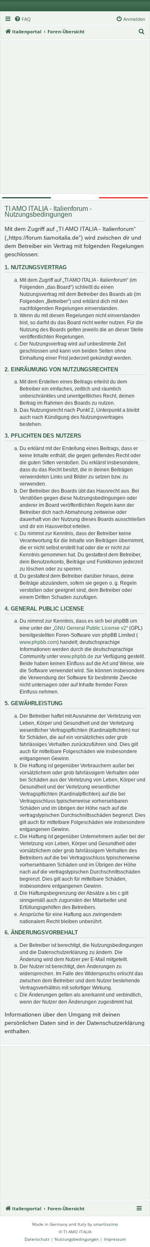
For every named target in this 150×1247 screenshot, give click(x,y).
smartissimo (105, 1224)
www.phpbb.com (38, 642)
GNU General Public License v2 (90, 628)
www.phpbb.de (76, 656)
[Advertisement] (75, 117)
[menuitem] (22, 19)
